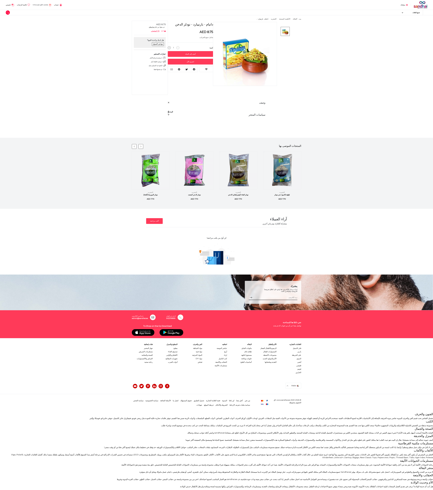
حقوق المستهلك (186, 401)
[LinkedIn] (154, 386)
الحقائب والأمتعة (221, 362)
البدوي (299, 359)
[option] (245, 54)
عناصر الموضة (222, 348)
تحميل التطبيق (199, 401)
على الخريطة (296, 355)
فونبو (299, 369)
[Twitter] (141, 386)
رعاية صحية (148, 362)
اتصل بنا (175, 401)
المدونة (224, 401)
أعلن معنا (239, 401)
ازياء (225, 355)
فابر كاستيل (297, 348)
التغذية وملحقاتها (270, 362)
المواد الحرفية (197, 355)
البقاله (295, 19)
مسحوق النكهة (246, 355)
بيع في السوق (158, 44)
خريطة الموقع (209, 405)
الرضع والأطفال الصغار (268, 348)
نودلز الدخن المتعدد (194, 195)
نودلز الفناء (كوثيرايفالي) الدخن (238, 195)
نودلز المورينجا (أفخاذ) (150, 195)
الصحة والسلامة (147, 355)
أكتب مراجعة (154, 221)
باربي (299, 352)
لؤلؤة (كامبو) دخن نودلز (282, 195)
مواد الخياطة (197, 348)
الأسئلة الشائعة (165, 401)
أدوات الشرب (172, 362)
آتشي (299, 362)
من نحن (247, 401)
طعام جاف (248, 352)
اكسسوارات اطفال (269, 352)
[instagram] (161, 386)
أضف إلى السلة (190, 54)
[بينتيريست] (148, 386)
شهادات (199, 405)
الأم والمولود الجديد (269, 359)
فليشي (298, 366)
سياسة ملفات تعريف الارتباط (239, 405)
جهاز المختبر (148, 348)
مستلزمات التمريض (146, 352)
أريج (225, 352)
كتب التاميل (223, 359)
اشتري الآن (190, 62)
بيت (300, 19)
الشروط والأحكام (222, 405)
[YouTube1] (135, 386)
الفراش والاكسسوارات (145, 359)
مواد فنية (199, 352)
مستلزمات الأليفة (221, 366)
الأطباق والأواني (171, 355)
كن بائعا (231, 401)
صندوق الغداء (172, 352)
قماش (200, 362)
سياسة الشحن (138, 401)
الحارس (298, 372)
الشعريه (273, 19)
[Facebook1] (167, 386)
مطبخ (175, 348)
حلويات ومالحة (246, 359)
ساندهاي (151, 27)
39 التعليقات (155, 31)
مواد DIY (199, 359)
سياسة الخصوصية (151, 401)
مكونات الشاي (247, 348)
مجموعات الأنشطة (269, 355)
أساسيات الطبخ (246, 362)
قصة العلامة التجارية (213, 401)
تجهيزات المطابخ (171, 359)
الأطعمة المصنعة (284, 19)
